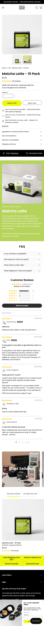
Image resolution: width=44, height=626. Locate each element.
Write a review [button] (22, 305)
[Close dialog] (42, 600)
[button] (36, 7)
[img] (7, 319)
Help (4, 582)
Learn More (6, 575)
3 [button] (22, 442)
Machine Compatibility (10, 140)
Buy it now (32, 103)
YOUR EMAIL (26, 615)
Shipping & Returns (9, 144)
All (9, 68)
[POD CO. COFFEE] (22, 7)
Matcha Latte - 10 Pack (11, 543)
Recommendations (9, 136)
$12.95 (4, 548)
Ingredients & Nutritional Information (15, 132)
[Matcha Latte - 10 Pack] (16, 59)
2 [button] (19, 442)
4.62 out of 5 (27, 284)
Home (4, 68)
